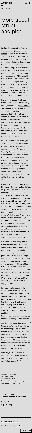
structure (7, 383)
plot (22, 381)
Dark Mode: (24, 431)
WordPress (19, 426)
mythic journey (10, 381)
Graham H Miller (8, 376)
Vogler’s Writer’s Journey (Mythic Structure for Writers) (15, 51)
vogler (13, 383)
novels (18, 381)
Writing (13, 378)
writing (18, 383)
